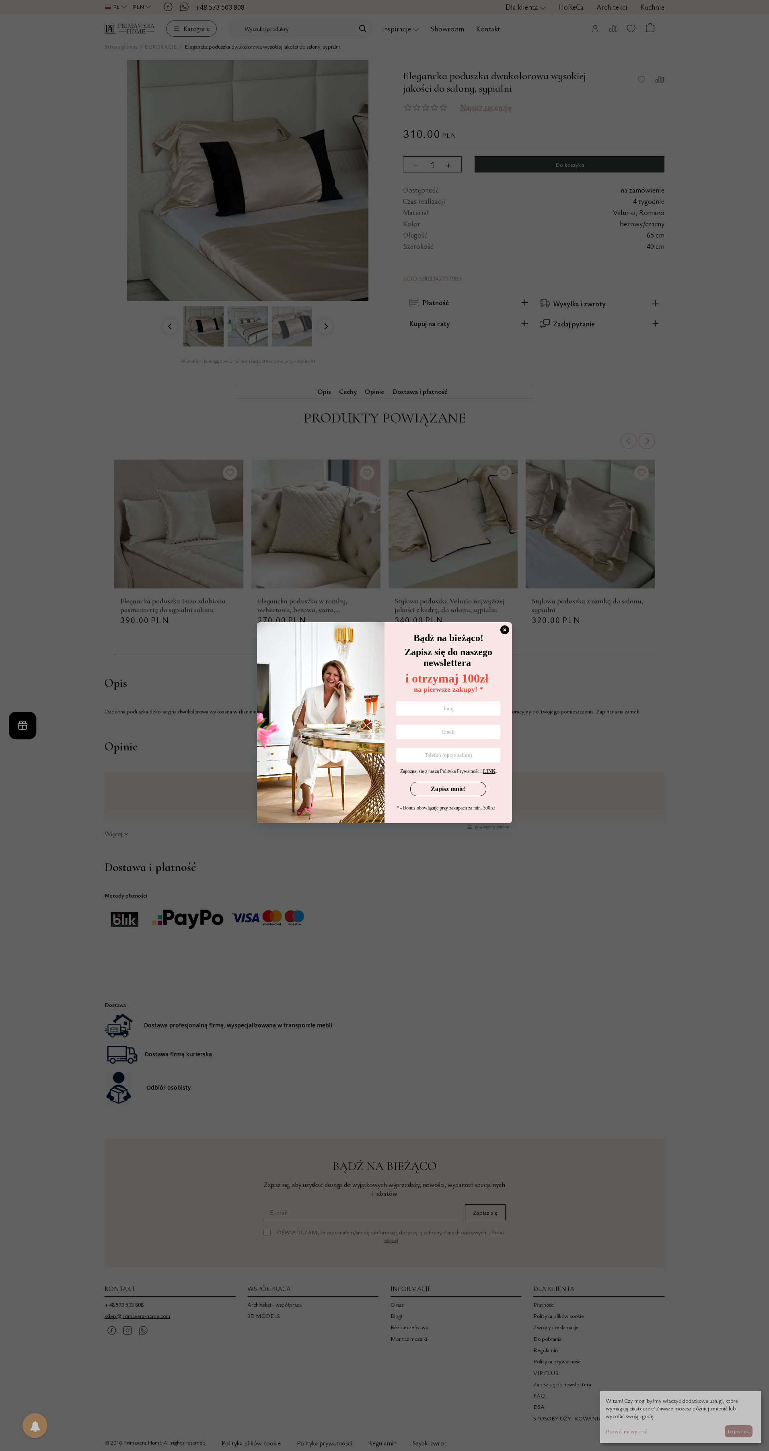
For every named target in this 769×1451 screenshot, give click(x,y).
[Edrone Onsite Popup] (384, 725)
